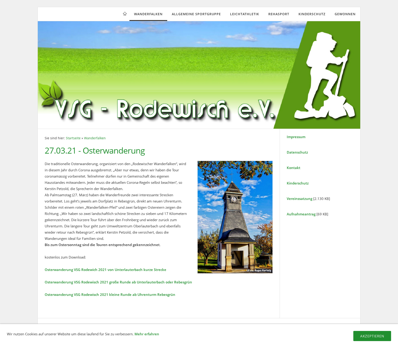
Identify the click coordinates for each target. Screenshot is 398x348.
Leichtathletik (244, 14)
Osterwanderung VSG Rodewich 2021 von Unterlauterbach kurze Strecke (105, 269)
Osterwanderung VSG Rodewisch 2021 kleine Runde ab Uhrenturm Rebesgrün (110, 294)
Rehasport (278, 14)
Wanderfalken (148, 14)
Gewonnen (345, 14)
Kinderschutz (311, 14)
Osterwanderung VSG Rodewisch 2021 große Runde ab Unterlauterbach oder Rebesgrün (118, 282)
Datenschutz (297, 152)
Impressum (296, 136)
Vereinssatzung (299, 198)
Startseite (73, 138)
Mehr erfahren (147, 334)
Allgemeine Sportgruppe (196, 14)
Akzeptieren (372, 336)
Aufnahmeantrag (301, 214)
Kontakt (293, 167)
